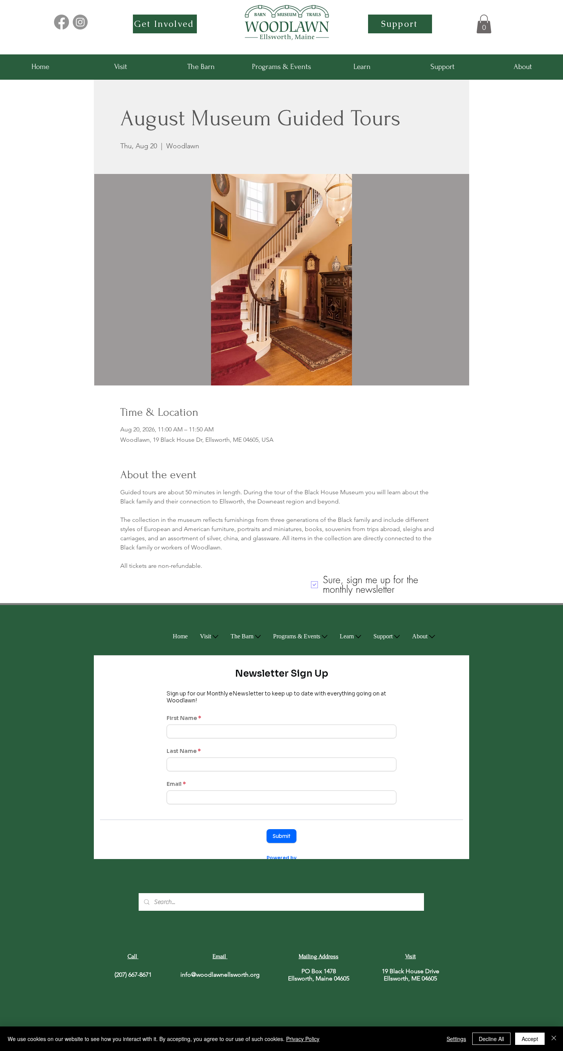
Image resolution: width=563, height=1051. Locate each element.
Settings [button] (456, 1039)
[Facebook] (61, 22)
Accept (530, 1039)
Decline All (491, 1039)
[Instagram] (80, 22)
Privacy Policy (302, 1039)
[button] (484, 24)
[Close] (553, 1039)
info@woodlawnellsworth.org (220, 974)
